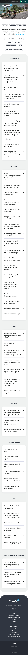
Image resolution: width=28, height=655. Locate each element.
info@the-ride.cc (20, 34)
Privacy (14, 621)
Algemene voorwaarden (14, 617)
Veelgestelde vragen (14, 615)
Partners (14, 619)
